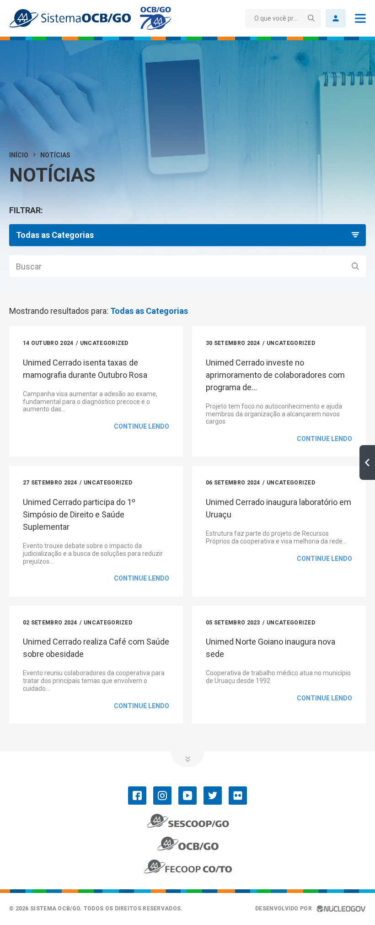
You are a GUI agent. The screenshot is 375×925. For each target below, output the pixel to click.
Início (18, 155)
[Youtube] (187, 795)
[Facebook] (137, 795)
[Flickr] (238, 795)
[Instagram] (162, 795)
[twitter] (213, 795)
